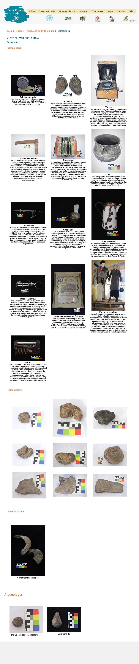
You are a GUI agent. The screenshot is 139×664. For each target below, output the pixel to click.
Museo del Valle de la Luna (40, 30)
